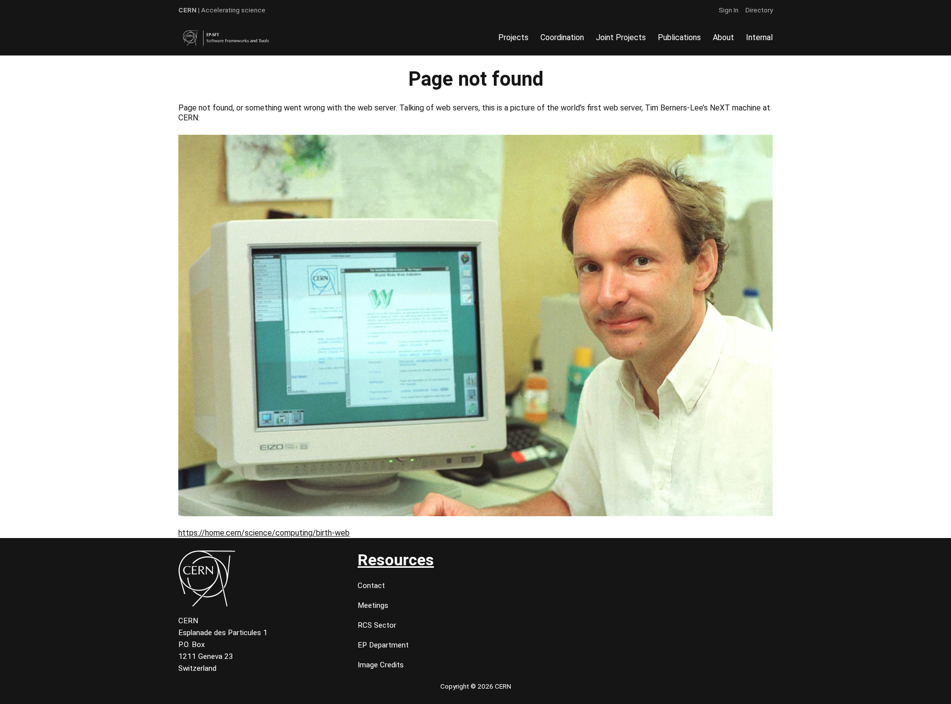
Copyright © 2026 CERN (475, 686)
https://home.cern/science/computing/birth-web (264, 533)
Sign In (729, 10)
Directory (759, 10)
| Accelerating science (221, 10)
